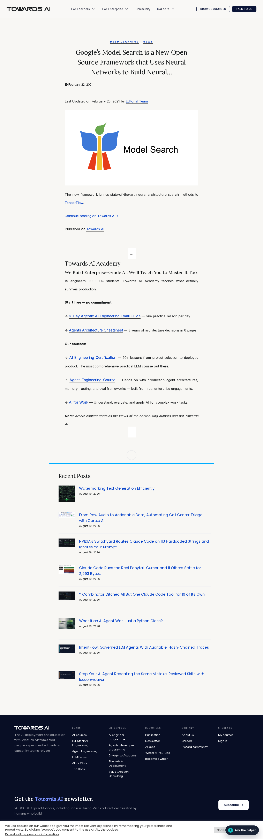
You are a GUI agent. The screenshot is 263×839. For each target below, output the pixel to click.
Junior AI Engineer (171, 20)
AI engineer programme (117, 737)
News (148, 41)
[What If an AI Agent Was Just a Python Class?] (67, 620)
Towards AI (95, 229)
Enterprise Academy (118, 20)
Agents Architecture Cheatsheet (96, 330)
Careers (187, 741)
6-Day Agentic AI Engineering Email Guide (105, 316)
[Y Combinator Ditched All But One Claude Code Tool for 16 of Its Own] (67, 593)
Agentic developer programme (121, 747)
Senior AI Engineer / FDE (175, 28)
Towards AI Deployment (117, 764)
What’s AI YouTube (86, 61)
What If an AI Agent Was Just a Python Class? (121, 620)
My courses (225, 735)
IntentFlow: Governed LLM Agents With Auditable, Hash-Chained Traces (144, 647)
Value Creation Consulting (122, 28)
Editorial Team (137, 101)
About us (188, 735)
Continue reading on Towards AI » (91, 216)
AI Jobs (78, 53)
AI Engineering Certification (92, 357)
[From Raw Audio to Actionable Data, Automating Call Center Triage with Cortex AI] (67, 514)
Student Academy (85, 20)
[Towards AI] (28, 9)
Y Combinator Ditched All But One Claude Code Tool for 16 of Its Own (142, 594)
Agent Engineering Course (92, 380)
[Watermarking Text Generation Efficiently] (67, 487)
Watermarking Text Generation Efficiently (117, 488)
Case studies (113, 37)
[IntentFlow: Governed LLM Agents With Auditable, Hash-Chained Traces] (67, 646)
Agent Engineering (85, 751)
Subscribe (233, 805)
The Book (79, 28)
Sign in (222, 741)
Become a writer (156, 759)
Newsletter (80, 45)
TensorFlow (74, 203)
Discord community (195, 747)
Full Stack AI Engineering (80, 743)
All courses (79, 735)
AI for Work (78, 402)
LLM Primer (80, 757)
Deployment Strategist (174, 37)
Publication (81, 37)
